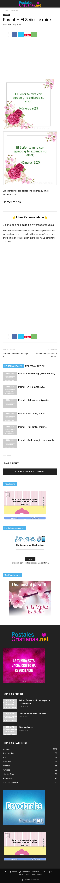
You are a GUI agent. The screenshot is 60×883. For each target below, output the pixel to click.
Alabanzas (25, 872)
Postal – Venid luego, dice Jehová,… (37, 373)
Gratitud (19, 875)
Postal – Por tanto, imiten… (32, 413)
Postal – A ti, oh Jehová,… (31, 386)
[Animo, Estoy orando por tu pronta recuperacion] (10, 704)
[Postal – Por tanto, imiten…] (10, 417)
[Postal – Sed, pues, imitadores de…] (10, 443)
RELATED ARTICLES (13, 366)
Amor (14, 872)
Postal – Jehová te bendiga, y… (15, 355)
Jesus (51, 872)
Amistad (35, 872)
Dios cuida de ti (26, 727)
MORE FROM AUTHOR (35, 366)
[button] (56, 4)
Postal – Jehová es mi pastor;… (34, 400)
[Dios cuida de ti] (10, 730)
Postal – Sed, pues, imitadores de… (37, 440)
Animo (44, 872)
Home (5, 10)
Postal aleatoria (37, 875)
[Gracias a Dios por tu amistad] (10, 717)
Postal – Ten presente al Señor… (46, 355)
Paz (27, 875)
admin (8, 24)
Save (28, 35)
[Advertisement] (30, 58)
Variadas (14, 10)
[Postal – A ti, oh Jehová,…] (10, 390)
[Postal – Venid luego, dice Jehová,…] (10, 377)
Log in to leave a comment (30, 472)
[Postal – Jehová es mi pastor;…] (10, 403)
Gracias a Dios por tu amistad (32, 714)
